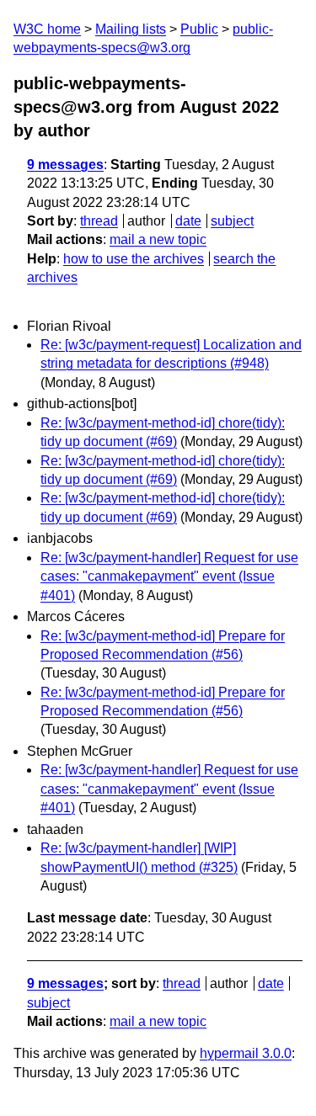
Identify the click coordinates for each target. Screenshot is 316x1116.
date (188, 221)
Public (199, 29)
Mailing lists (130, 29)
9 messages (65, 164)
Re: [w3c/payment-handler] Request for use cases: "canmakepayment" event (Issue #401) (169, 576)
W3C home (47, 29)
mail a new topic (158, 239)
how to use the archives (133, 259)
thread (99, 221)
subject (232, 221)
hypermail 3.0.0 (246, 1053)
